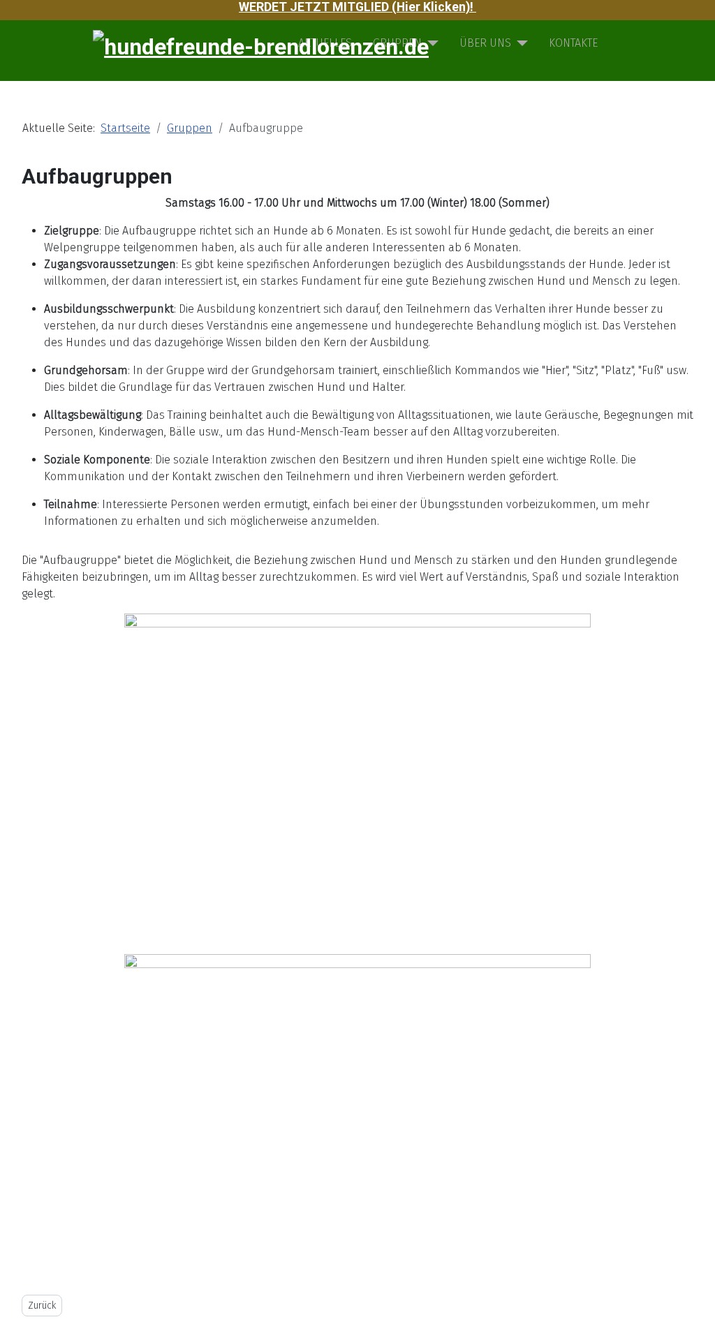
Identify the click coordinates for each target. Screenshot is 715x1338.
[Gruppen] (430, 43)
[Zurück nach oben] (697, 1320)
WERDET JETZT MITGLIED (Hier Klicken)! (357, 7)
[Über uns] (519, 43)
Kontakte (573, 43)
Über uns (485, 43)
